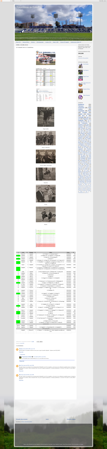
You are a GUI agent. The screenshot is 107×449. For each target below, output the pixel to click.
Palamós (81, 120)
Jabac (90, 175)
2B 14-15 (81, 186)
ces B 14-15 (86, 142)
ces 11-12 (82, 139)
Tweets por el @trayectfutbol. (83, 58)
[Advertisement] (45, 409)
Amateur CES (48, 42)
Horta (87, 136)
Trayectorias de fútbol (26, 356)
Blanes (87, 137)
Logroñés (86, 192)
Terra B (87, 191)
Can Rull (79, 190)
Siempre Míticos (26, 42)
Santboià (82, 133)
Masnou (82, 136)
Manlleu (87, 125)
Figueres (85, 119)
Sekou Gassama (86, 95)
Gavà (87, 124)
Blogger (81, 444)
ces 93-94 (85, 169)
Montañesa (83, 156)
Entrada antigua (71, 419)
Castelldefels (84, 123)
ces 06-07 (83, 155)
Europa (84, 112)
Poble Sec (80, 168)
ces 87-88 (88, 127)
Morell (81, 191)
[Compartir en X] (39, 341)
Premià (87, 129)
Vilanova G (88, 150)
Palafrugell (82, 158)
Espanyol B (81, 124)
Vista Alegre (82, 182)
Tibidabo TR (80, 178)
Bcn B (84, 115)
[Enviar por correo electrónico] (37, 341)
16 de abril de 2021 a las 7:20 (29, 348)
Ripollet (89, 158)
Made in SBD (55, 42)
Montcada (80, 154)
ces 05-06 (82, 151)
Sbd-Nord (88, 189)
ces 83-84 (89, 182)
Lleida (89, 132)
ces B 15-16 (81, 165)
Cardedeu (86, 186)
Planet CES (18, 42)
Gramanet (81, 107)
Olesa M (81, 177)
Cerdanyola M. (85, 152)
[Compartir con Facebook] (40, 341)
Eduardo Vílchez (86, 89)
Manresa (80, 138)
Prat (81, 129)
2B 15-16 (86, 170)
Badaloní (80, 171)
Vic (90, 160)
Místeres (33, 42)
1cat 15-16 (89, 185)
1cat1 (90, 155)
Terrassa (80, 106)
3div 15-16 (83, 132)
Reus (82, 150)
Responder (21, 352)
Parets (86, 184)
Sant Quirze (87, 177)
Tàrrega (85, 168)
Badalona (81, 104)
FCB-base (83, 128)
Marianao (82, 176)
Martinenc (82, 145)
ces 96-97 (86, 147)
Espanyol (89, 143)
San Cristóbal (88, 138)
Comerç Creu (88, 176)
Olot (90, 156)
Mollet (88, 165)
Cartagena (89, 190)
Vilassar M (80, 125)
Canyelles (84, 190)
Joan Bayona (85, 70)
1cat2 (81, 183)
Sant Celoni (88, 179)
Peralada (89, 148)
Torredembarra (80, 192)
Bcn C (89, 121)
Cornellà (80, 117)
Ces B (89, 120)
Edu (20, 365)
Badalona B (84, 160)
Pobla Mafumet (86, 173)
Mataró (80, 114)
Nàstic (89, 134)
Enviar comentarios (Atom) (27, 421)
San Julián (83, 189)
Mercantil (83, 121)
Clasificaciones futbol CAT (76, 42)
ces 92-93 (86, 164)
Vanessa (21, 348)
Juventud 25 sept (86, 183)
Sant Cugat (85, 171)
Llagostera (80, 148)
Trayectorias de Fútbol (28, 7)
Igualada (84, 172)
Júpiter (83, 134)
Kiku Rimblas (85, 64)
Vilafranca (80, 137)
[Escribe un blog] (38, 341)
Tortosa (86, 178)
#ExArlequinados (40, 42)
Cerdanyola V (81, 143)
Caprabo (80, 175)
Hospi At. (85, 175)
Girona (89, 128)
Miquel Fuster (86, 76)
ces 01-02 (22, 343)
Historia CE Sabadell (64, 42)
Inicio (47, 419)
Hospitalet (81, 111)
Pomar (83, 179)
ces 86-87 (84, 146)
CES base (84, 141)
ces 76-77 (84, 185)
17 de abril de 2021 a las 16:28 (39, 356)
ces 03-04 (82, 161)
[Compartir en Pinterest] (42, 341)
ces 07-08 (82, 159)
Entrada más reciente (21, 419)
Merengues (80, 184)
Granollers (80, 127)
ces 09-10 (84, 163)
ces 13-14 (80, 130)
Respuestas (22, 354)
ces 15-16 (88, 130)
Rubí (89, 111)
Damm (89, 114)
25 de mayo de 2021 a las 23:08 (27, 365)
